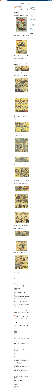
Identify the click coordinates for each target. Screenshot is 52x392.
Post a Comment (16, 386)
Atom (20, 387)
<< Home (15, 388)
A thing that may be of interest (33, 28)
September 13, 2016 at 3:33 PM (17, 357)
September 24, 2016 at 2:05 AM (17, 381)
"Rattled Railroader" (32, 25)
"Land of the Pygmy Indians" (32, 30)
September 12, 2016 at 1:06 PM (17, 332)
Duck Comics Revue (26, 3)
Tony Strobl (20, 279)
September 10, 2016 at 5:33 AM (17, 289)
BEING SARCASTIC (26, 58)
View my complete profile (33, 10)
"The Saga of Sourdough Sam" (33, 24)
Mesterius (16, 365)
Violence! (31, 26)
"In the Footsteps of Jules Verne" (33, 27)
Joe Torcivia (16, 333)
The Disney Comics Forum (32, 15)
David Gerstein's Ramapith (32, 14)
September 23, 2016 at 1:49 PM (17, 377)
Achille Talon (16, 290)
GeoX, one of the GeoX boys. (18, 315)
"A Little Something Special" (32, 29)
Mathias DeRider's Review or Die (33, 18)
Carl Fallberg (17, 279)
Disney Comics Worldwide (32, 16)
